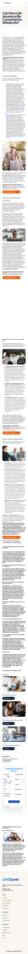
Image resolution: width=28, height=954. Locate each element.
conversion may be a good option (12, 180)
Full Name (17, 784)
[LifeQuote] (5, 3)
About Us (5, 897)
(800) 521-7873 (17, 187)
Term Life (5, 917)
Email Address (18, 794)
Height (5, 782)
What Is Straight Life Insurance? (9, 695)
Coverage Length (19, 774)
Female (10, 781)
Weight (9, 782)
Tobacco (17, 779)
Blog (4, 935)
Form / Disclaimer (7, 903)
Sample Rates (6, 927)
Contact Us (5, 908)
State (5, 788)
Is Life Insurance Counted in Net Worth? (11, 745)
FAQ (4, 937)
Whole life (8, 115)
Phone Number (18, 789)
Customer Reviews (7, 900)
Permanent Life (6, 920)
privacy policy (6, 807)
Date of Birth (6, 774)
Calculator (5, 930)
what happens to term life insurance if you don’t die (15, 111)
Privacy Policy (6, 905)
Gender (5, 779)
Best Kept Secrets (7, 932)
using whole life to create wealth (15, 137)
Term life (8, 84)
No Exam (5, 915)
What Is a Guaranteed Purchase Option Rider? (12, 720)
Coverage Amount (8, 793)
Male (6, 781)
